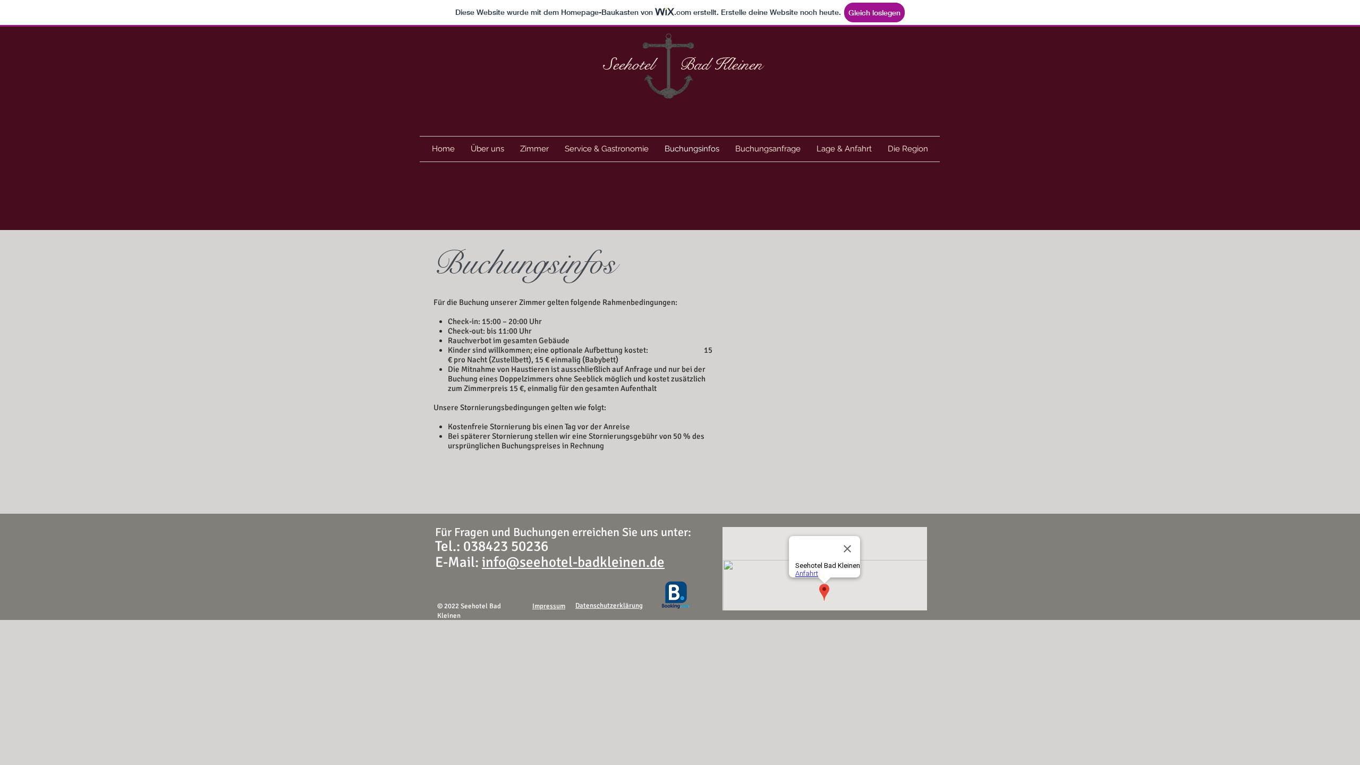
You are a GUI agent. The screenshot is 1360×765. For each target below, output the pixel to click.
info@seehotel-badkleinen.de (573, 562)
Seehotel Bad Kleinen (683, 64)
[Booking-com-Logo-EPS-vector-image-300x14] (676, 595)
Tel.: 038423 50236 (491, 546)
